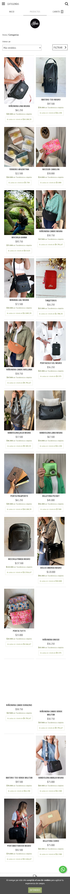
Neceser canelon (50, 169)
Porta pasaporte (19, 495)
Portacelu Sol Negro (51, 363)
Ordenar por (6, 41)
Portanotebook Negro (19, 845)
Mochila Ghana (19, 237)
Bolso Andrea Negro (51, 567)
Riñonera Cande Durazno (19, 705)
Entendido (35, 890)
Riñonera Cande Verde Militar (51, 713)
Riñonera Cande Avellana (19, 369)
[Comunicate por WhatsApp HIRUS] (63, 869)
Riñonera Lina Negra (19, 106)
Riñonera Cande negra (50, 231)
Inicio (4, 34)
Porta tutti (19, 630)
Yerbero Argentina (19, 169)
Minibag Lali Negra (19, 299)
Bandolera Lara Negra (51, 432)
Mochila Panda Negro (19, 559)
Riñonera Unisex (50, 639)
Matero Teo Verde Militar (19, 777)
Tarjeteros (51, 300)
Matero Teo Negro (51, 99)
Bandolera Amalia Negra (50, 777)
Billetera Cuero (51, 840)
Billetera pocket (51, 495)
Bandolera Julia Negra (19, 432)
